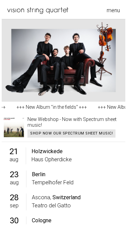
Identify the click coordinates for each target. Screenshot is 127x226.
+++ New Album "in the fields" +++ (49, 107)
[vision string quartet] (37, 10)
